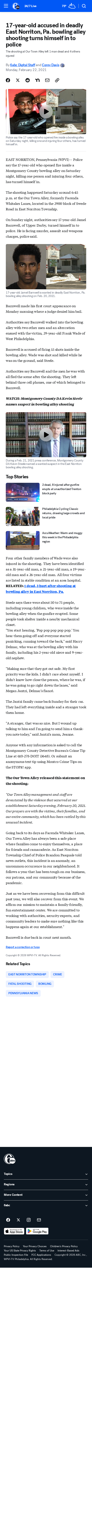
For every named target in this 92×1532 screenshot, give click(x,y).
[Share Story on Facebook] (8, 80)
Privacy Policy (11, 1246)
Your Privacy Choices (35, 1246)
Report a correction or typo (23, 947)
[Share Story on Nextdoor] (37, 80)
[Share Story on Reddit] (27, 80)
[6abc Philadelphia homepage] (16, 6)
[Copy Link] (57, 80)
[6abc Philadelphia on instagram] (28, 1220)
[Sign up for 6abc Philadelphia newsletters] (39, 1220)
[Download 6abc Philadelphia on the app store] (14, 1231)
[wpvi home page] (9, 1159)
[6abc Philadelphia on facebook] (8, 1220)
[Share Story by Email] (47, 80)
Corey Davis (50, 65)
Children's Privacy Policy (64, 1246)
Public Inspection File (16, 1255)
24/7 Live (30, 6)
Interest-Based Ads (68, 1250)
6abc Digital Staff (22, 65)
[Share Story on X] (17, 80)
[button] (5, 5)
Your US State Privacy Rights (20, 1250)
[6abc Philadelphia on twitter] (18, 1220)
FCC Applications (41, 1255)
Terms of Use (46, 1250)
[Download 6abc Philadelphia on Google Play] (37, 1231)
